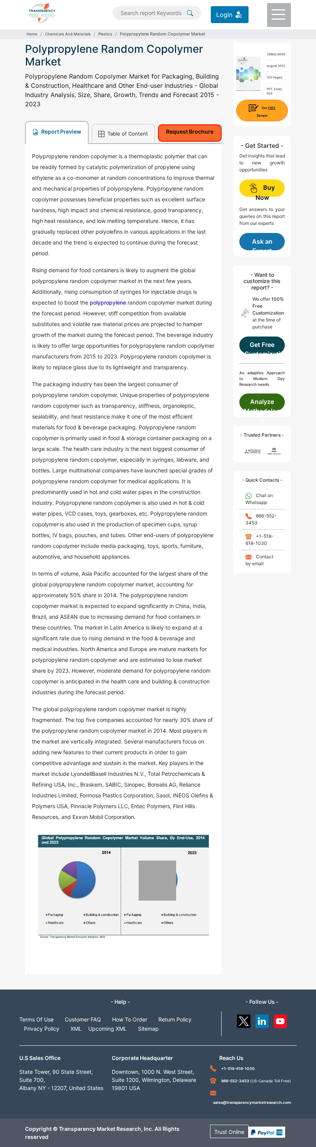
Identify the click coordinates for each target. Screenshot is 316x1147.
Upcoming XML (107, 1028)
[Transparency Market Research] (42, 12)
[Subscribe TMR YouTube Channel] (280, 1019)
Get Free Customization (262, 347)
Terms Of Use (36, 1019)
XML (76, 1028)
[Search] (190, 12)
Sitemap (148, 1028)
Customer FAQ (83, 1019)
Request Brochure (189, 131)
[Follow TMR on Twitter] (243, 1019)
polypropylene (108, 302)
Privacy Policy (41, 1028)
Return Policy (175, 1019)
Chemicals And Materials (68, 34)
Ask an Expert (262, 244)
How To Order (129, 1019)
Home (32, 34)
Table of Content (127, 134)
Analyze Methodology (262, 404)
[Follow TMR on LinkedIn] (262, 1019)
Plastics (105, 34)
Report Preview (60, 131)
